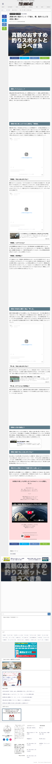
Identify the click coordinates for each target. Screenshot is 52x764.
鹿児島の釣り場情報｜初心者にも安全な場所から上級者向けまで (15, 703)
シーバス (12, 637)
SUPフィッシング (19, 635)
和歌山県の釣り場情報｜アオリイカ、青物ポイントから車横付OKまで (16, 700)
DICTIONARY (12, 13)
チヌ (27, 635)
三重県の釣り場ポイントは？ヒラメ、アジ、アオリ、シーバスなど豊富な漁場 (18, 694)
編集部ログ (30, 738)
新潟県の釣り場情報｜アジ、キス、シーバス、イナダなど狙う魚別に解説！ (17, 697)
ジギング (45, 635)
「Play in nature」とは (7, 745)
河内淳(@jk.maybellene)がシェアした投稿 (26, 229)
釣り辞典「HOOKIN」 (32, 727)
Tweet (4, 21)
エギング (47, 637)
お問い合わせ (42, 738)
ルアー (10, 635)
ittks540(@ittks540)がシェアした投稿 (26, 174)
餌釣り (18, 637)
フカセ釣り (25, 637)
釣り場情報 (18, 13)
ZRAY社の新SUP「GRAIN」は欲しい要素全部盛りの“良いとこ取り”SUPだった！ (18, 691)
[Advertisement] (29, 76)
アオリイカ (33, 635)
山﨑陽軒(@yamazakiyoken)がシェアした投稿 (26, 361)
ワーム (5, 637)
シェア (4, 17)
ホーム (41, 727)
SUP (40, 637)
